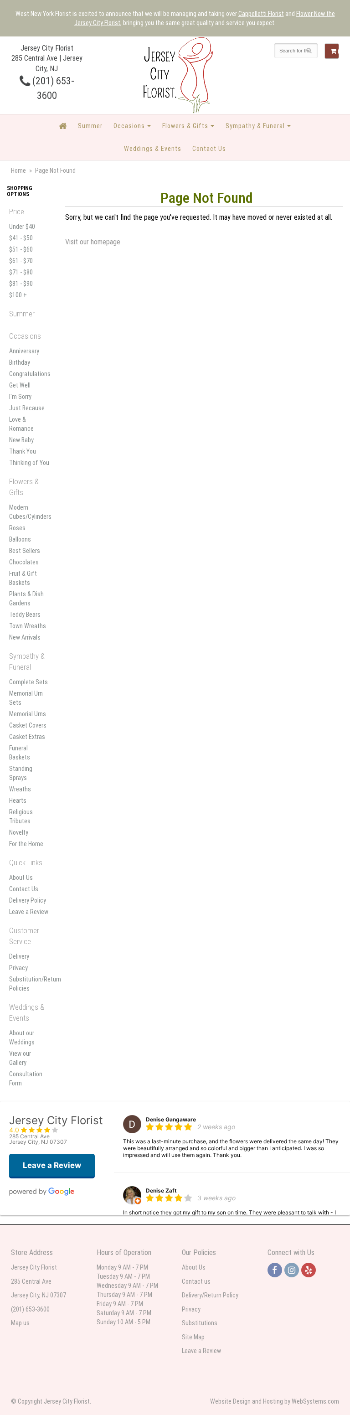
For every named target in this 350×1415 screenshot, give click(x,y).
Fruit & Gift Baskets (23, 578)
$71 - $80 (21, 272)
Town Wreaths (27, 626)
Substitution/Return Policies (29, 984)
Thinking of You (29, 462)
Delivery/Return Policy (210, 1295)
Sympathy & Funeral (255, 125)
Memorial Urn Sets (26, 698)
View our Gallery (20, 1058)
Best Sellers (24, 550)
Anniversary (24, 351)
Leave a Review (28, 911)
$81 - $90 (21, 283)
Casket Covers (27, 725)
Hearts (17, 800)
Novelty (18, 832)
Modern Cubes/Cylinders (29, 512)
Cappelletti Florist (261, 13)
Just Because (27, 408)
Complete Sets (28, 682)
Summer (90, 125)
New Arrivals (25, 637)
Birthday (19, 362)
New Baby (21, 440)
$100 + (18, 295)
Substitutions (199, 1323)
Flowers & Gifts (185, 125)
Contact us (196, 1281)
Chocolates (24, 562)
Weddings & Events (152, 148)
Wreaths (20, 789)
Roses (17, 528)
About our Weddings (22, 1037)
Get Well (20, 385)
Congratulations (29, 373)
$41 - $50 (21, 238)
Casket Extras (27, 736)
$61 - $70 (21, 260)
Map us (20, 1323)
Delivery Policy (27, 900)
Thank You (22, 451)
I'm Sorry (20, 396)
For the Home (26, 843)
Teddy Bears (25, 614)
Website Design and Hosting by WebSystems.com (274, 1401)
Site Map (193, 1337)
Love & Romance (21, 424)
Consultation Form (25, 1078)
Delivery (19, 956)
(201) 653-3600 (30, 1309)
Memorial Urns (27, 714)
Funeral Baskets (19, 752)
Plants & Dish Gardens (26, 598)
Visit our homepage (92, 242)
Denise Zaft (161, 1190)
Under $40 (22, 226)
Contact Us (209, 148)
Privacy (18, 967)
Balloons (20, 539)
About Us (21, 877)
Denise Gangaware (171, 1119)
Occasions (129, 125)
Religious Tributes (21, 816)
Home (18, 170)
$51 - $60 (21, 249)
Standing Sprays (20, 773)
